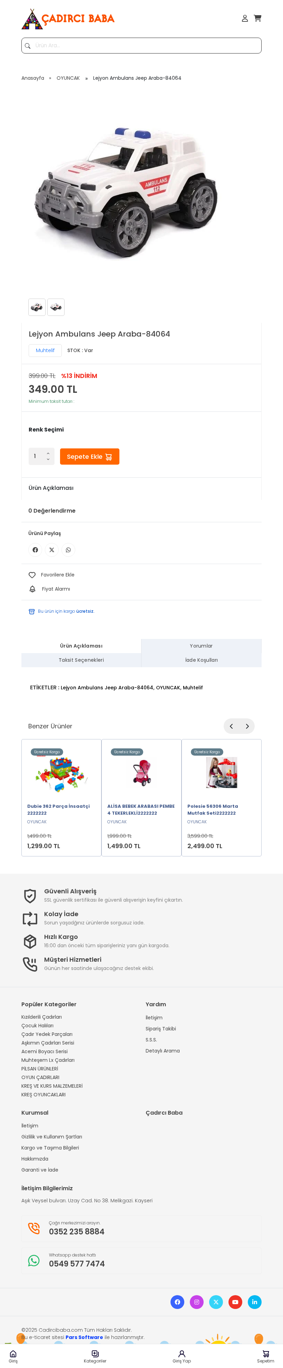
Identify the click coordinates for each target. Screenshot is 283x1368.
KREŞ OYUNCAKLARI (43, 1094)
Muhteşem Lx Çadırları (48, 1060)
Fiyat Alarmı (56, 588)
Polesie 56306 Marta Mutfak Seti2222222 (212, 809)
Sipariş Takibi (161, 1028)
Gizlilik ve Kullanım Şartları (51, 1136)
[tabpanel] (141, 683)
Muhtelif (45, 350)
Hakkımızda (34, 1158)
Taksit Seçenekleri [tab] (81, 660)
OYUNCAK (68, 78)
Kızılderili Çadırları (41, 1016)
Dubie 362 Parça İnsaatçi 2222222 (58, 809)
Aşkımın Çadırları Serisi (47, 1042)
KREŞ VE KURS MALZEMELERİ (51, 1086)
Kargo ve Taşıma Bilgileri (50, 1147)
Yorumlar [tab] (201, 645)
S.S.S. (151, 1039)
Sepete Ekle (85, 456)
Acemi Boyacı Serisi (44, 1051)
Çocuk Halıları (37, 1025)
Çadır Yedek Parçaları (46, 1034)
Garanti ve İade (39, 1169)
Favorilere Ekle (58, 574)
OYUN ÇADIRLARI (40, 1077)
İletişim (154, 1017)
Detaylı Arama (163, 1050)
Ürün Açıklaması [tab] (81, 645)
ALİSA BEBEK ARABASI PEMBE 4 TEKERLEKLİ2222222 (141, 809)
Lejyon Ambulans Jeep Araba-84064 (107, 687)
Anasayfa (32, 78)
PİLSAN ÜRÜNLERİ (39, 1068)
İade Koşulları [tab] (201, 660)
